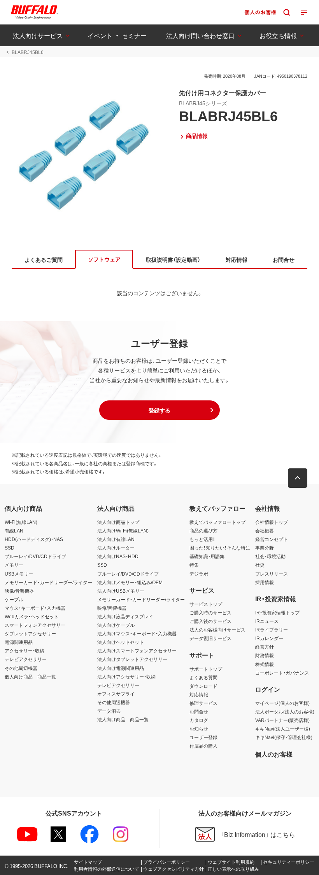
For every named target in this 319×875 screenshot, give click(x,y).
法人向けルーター (116, 547)
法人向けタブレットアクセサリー (132, 659)
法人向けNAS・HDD (117, 556)
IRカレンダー (269, 638)
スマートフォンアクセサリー (35, 624)
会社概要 (264, 530)
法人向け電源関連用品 (120, 668)
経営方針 (264, 646)
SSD (9, 547)
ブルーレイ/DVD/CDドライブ (35, 556)
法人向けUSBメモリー (120, 590)
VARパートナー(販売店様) (282, 720)
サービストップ (205, 603)
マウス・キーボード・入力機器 (35, 607)
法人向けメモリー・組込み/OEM (130, 582)
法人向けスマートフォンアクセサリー (137, 650)
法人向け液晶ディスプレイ (125, 616)
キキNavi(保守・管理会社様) (283, 737)
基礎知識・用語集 (206, 556)
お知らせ (198, 728)
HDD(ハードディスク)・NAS (34, 539)
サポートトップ (205, 668)
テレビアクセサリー (26, 659)
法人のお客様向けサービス (217, 629)
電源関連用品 (19, 641)
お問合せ (198, 711)
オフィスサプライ (116, 693)
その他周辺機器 (21, 668)
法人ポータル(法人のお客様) (284, 711)
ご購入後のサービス (210, 621)
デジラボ (198, 573)
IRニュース (267, 621)
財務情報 (264, 655)
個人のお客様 (274, 753)
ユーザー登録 (203, 737)
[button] (159, 410)
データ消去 (109, 710)
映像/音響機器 (19, 590)
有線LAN (14, 530)
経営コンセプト (271, 539)
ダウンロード (203, 685)
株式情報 (264, 664)
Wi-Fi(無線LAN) (21, 521)
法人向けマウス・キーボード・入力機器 (137, 633)
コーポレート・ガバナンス (282, 672)
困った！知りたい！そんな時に (219, 547)
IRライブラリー (271, 629)
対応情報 (198, 694)
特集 (194, 564)
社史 (260, 564)
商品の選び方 (203, 530)
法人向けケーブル (116, 624)
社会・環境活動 (270, 556)
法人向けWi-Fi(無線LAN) (123, 530)
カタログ (198, 720)
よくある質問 (203, 677)
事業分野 (264, 547)
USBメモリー (19, 573)
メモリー (14, 564)
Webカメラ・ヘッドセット (32, 616)
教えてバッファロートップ (217, 521)
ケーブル (14, 599)
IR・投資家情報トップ (277, 612)
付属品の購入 (203, 745)
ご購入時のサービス (210, 612)
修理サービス (203, 702)
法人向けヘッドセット (120, 641)
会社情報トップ (271, 521)
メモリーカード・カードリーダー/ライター (48, 582)
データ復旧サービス (210, 638)
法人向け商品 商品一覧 (123, 719)
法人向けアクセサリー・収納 (126, 676)
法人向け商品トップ (118, 521)
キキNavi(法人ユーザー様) (282, 728)
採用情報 (264, 582)
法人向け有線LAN (116, 539)
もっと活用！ (202, 539)
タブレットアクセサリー (30, 633)
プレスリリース (271, 573)
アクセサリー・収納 (24, 650)
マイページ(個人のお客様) (282, 702)
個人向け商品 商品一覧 (30, 676)
